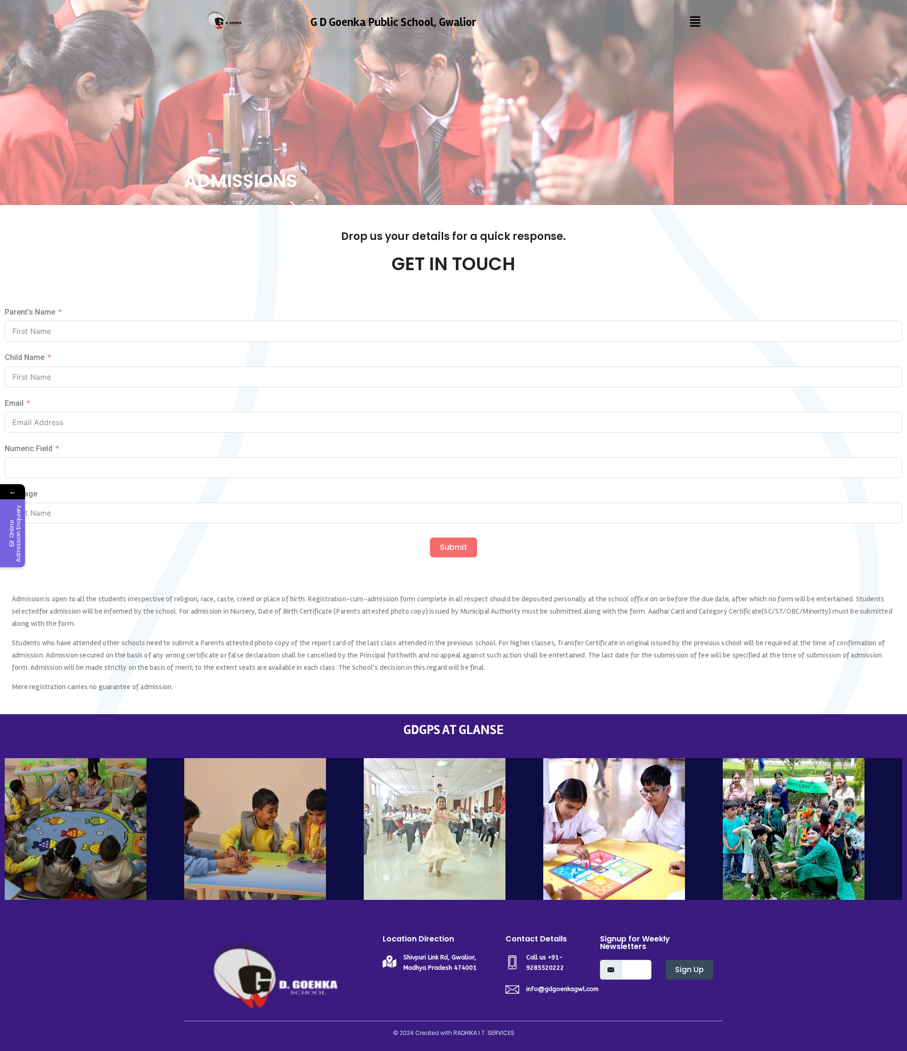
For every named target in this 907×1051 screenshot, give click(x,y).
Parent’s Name (30, 312)
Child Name (24, 357)
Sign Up (689, 969)
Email (14, 403)
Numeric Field (28, 448)
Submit (453, 547)
